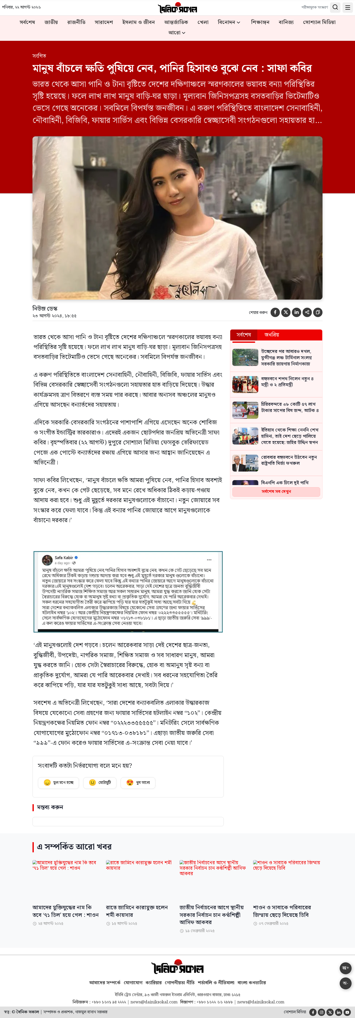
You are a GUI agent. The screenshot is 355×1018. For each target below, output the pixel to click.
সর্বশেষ (27, 22)
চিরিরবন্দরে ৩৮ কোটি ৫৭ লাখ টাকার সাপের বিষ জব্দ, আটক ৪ (290, 408)
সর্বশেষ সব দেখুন (276, 491)
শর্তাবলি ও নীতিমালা (216, 983)
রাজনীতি (76, 22)
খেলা (203, 22)
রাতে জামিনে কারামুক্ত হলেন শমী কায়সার (137, 911)
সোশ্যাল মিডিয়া (319, 22)
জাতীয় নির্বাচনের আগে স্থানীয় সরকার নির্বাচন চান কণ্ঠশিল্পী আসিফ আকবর (212, 915)
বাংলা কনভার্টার (252, 983)
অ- (345, 983)
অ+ (345, 968)
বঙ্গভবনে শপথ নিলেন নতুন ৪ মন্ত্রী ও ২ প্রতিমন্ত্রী (287, 382)
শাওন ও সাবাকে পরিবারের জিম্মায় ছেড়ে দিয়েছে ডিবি (282, 911)
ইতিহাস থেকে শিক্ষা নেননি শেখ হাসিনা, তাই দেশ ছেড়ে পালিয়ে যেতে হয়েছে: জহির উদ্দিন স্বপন (289, 436)
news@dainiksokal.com (154, 1002)
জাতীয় (51, 22)
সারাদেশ (104, 22)
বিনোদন (226, 22)
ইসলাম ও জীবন (138, 22)
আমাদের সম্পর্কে (105, 983)
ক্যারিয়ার (154, 983)
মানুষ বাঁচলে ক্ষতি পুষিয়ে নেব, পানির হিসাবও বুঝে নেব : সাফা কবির (172, 68)
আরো (174, 33)
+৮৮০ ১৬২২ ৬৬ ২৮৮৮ (214, 1002)
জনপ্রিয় (272, 335)
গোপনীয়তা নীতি (180, 983)
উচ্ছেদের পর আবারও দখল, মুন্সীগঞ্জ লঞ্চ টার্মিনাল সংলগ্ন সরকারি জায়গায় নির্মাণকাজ (286, 358)
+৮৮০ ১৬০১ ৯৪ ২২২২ (108, 1002)
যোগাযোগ (133, 983)
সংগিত (39, 56)
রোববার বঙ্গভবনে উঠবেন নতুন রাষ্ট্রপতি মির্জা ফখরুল (289, 461)
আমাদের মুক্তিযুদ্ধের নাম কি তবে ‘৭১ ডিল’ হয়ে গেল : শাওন (65, 911)
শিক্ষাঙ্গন (260, 22)
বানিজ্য (286, 22)
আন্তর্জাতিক (176, 22)
